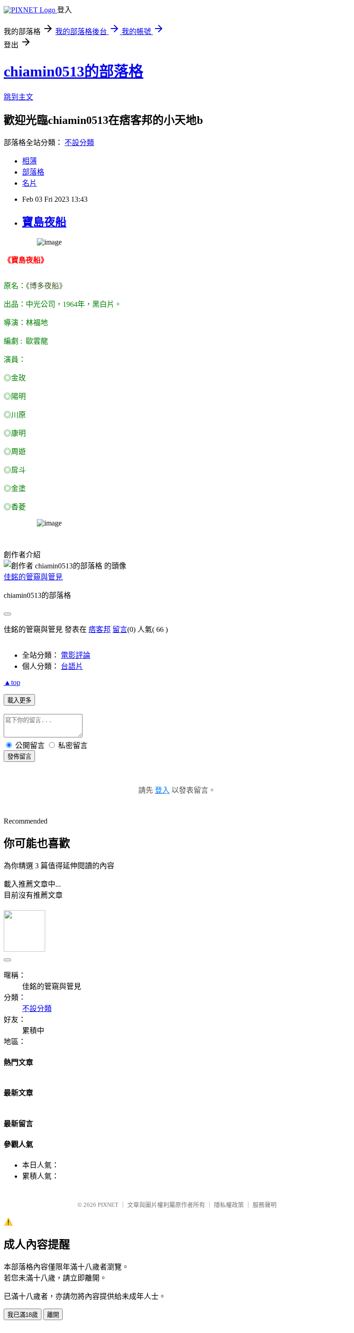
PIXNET (108, 1204)
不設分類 (79, 142)
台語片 (72, 666)
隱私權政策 (229, 1204)
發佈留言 (19, 756)
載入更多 (19, 700)
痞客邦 (99, 629)
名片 (29, 183)
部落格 (33, 172)
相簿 (29, 161)
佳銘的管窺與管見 (33, 577)
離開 (53, 1314)
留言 (119, 629)
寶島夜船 (44, 222)
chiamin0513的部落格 (73, 71)
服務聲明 (265, 1204)
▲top (12, 682)
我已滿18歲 (22, 1314)
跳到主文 (18, 97)
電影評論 (75, 655)
